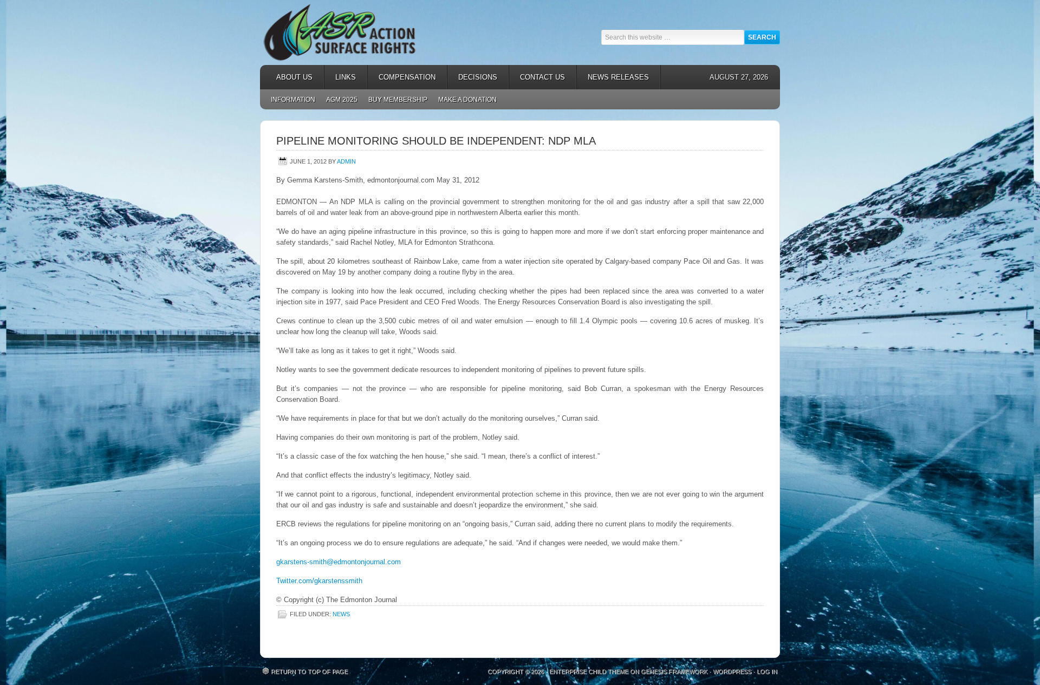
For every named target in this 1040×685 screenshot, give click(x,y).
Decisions (472, 77)
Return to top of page (309, 671)
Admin (346, 161)
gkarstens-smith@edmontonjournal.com (338, 562)
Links (340, 77)
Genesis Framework (674, 671)
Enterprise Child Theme (588, 671)
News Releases (613, 77)
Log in (767, 671)
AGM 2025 (339, 99)
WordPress (732, 671)
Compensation (401, 77)
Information (293, 99)
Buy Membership (397, 99)
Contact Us (542, 77)
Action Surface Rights (357, 32)
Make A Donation (467, 99)
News (341, 614)
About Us (289, 77)
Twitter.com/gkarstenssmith (319, 581)
